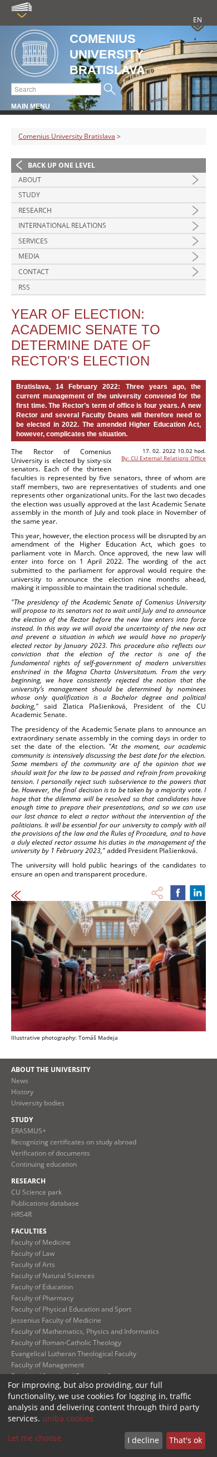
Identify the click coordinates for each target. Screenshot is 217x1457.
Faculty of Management (47, 1365)
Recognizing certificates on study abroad (73, 1142)
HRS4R (21, 1214)
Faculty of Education (42, 1287)
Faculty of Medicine (41, 1242)
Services (33, 241)
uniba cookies (67, 1418)
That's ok (185, 1440)
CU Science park (36, 1192)
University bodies (38, 1103)
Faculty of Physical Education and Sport (71, 1309)
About (29, 179)
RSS (24, 287)
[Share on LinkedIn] (197, 892)
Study (29, 194)
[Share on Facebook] (178, 892)
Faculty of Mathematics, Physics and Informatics (85, 1331)
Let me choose (34, 1437)
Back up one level (61, 165)
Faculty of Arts (33, 1264)
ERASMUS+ (28, 1131)
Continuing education (44, 1164)
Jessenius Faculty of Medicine (56, 1320)
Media (29, 256)
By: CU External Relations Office (163, 458)
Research (35, 210)
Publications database (45, 1203)
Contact (33, 271)
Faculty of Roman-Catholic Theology (66, 1342)
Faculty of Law (33, 1253)
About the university (50, 1069)
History (22, 1092)
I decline (143, 1440)
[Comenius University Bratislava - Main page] (34, 54)
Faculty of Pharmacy (42, 1298)
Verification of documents (50, 1153)
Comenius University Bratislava (66, 136)
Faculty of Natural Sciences (53, 1275)
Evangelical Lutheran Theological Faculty (73, 1353)
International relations (62, 225)
